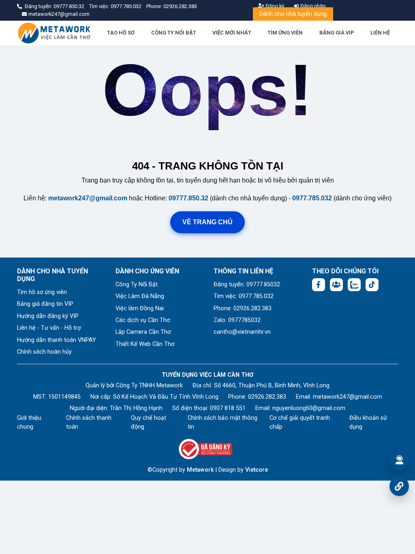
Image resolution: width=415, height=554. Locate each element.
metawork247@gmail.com (87, 198)
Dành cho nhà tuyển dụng (293, 14)
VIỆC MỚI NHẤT (231, 33)
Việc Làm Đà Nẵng (140, 296)
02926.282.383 (180, 6)
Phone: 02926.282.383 (243, 308)
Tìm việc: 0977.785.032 (244, 296)
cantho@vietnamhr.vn (242, 332)
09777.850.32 (69, 6)
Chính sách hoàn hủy (44, 351)
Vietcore (256, 469)
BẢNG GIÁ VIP (336, 33)
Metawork (200, 469)
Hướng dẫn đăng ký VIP (48, 316)
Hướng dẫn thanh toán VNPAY (56, 340)
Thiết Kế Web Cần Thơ (145, 344)
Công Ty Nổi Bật (137, 284)
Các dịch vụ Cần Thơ (143, 320)
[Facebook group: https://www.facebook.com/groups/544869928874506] (336, 284)
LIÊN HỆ (380, 33)
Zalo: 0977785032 (237, 320)
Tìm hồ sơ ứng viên (42, 292)
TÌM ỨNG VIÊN (285, 33)
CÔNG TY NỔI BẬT (173, 33)
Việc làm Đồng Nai (140, 308)
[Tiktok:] (372, 284)
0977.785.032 (127, 6)
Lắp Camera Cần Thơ (143, 332)
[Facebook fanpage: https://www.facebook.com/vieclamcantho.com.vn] (318, 284)
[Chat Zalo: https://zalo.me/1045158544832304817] (354, 284)
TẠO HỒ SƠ (121, 33)
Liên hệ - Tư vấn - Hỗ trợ (49, 327)
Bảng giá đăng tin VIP (45, 304)
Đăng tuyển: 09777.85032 (247, 284)
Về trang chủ (207, 222)
